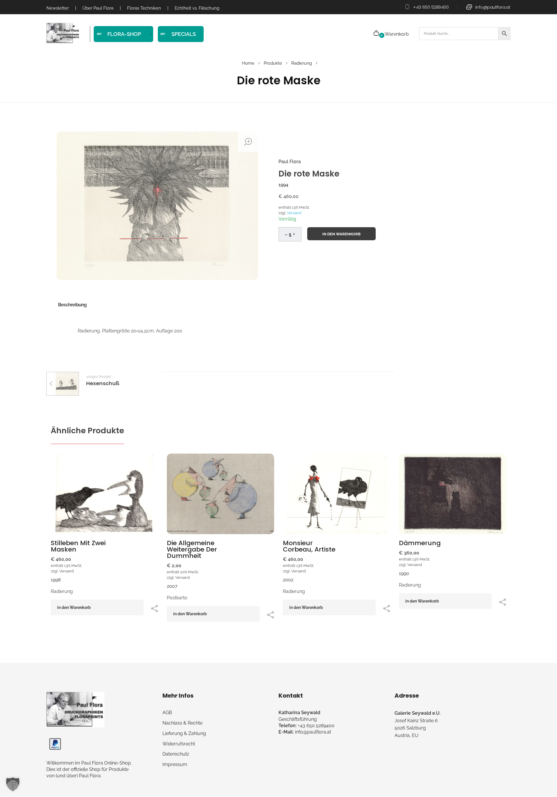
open (248, 142)
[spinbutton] (290, 234)
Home (248, 63)
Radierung (301, 63)
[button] (294, 233)
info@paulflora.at (493, 7)
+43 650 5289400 (431, 7)
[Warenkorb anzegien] (376, 34)
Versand (294, 213)
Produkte (273, 63)
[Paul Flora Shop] (63, 33)
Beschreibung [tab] (72, 304)
